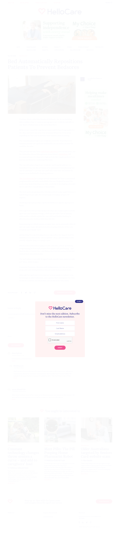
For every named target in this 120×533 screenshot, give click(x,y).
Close (79, 301)
